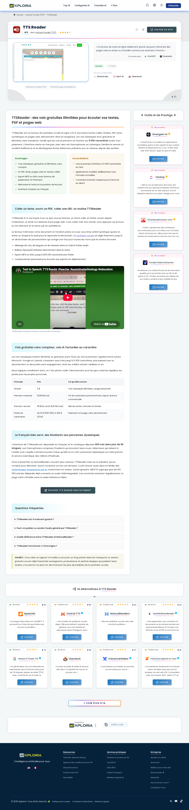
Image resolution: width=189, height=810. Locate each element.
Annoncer (155, 762)
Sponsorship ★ (157, 772)
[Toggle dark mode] (161, 5)
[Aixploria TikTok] (182, 800)
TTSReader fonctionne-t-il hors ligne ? (37, 546)
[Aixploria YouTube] (177, 800)
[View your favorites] (147, 5)
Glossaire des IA (70, 767)
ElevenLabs (103, 76)
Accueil (20, 15)
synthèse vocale (85, 235)
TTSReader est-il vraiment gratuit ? (35, 519)
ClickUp (160, 177)
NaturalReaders (120, 613)
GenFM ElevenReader (163, 613)
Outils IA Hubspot (114, 772)
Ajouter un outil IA (158, 757)
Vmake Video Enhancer (161, 262)
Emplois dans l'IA (70, 772)
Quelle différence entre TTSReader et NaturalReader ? (45, 537)
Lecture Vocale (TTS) (35, 15)
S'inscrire (173, 5)
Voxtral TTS (73, 613)
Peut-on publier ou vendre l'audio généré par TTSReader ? (47, 528)
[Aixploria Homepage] (22, 5)
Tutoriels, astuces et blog (74, 757)
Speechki (29, 613)
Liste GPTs (111, 767)
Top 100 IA (111, 762)
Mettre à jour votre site (161, 767)
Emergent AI (159, 134)
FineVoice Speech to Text (163, 658)
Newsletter (68, 777)
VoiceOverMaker (118, 658)
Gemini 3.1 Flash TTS (28, 658)
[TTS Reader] (51, 62)
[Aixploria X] (171, 800)
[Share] (143, 29)
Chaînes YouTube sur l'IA (118, 757)
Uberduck (137, 76)
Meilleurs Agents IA (115, 777)
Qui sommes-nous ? (160, 782)
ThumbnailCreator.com (160, 219)
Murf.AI (120, 76)
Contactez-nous (158, 787)
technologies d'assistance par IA (29, 469)
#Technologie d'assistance (63, 87)
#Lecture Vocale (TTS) (36, 87)
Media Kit (155, 777)
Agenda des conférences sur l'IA (78, 762)
